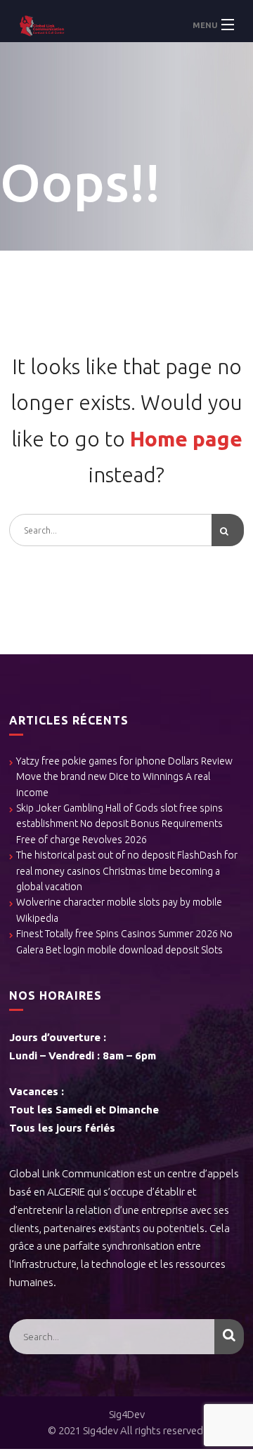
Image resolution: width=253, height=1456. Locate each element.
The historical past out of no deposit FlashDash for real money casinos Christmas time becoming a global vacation (127, 870)
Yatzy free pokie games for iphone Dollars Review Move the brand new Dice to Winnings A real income (124, 776)
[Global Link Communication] (126, 24)
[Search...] (228, 529)
